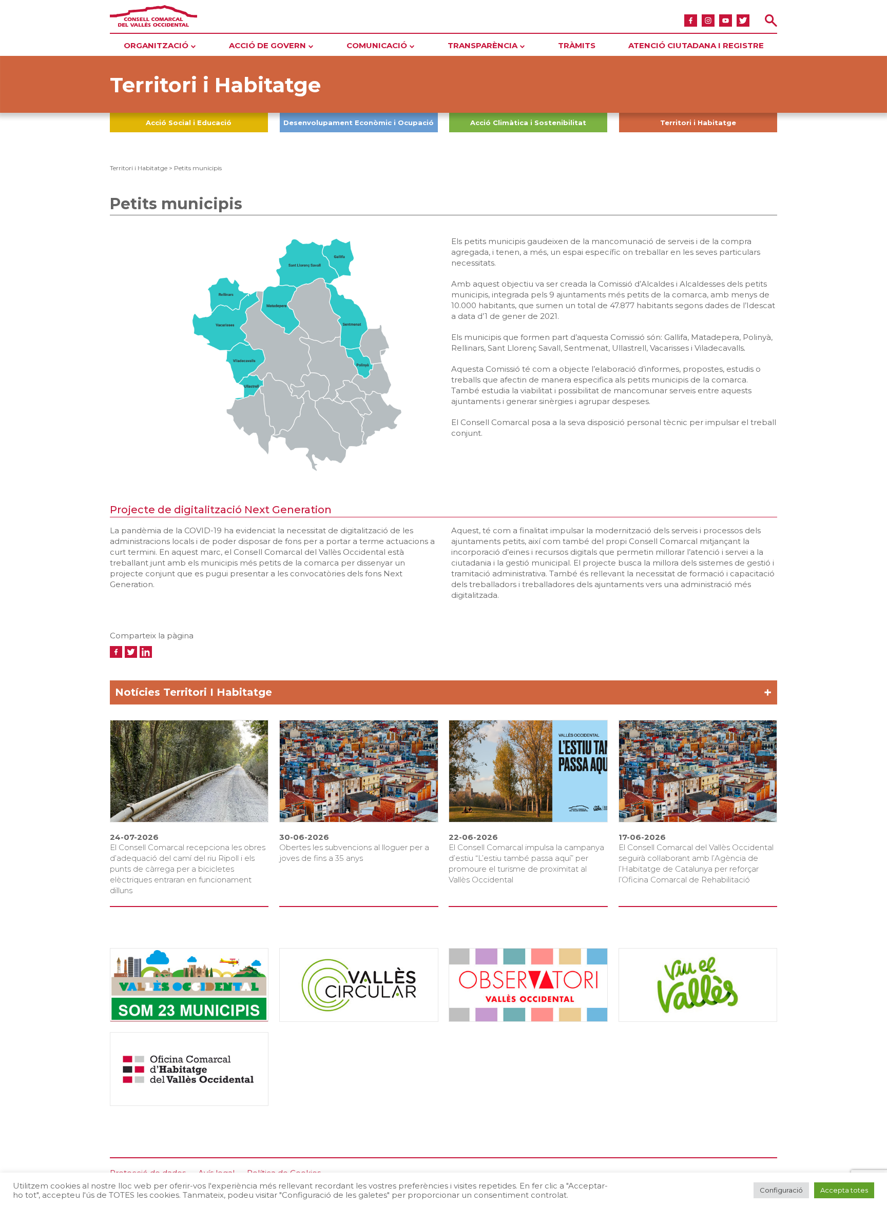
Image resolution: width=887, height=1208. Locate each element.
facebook (690, 20)
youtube (725, 20)
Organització (156, 45)
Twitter (743, 20)
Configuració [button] (781, 1190)
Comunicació (376, 45)
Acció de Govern (267, 45)
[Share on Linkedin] (146, 652)
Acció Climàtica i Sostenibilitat (528, 122)
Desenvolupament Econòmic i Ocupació (358, 122)
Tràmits (576, 45)
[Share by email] (161, 652)
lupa (770, 20)
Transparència (482, 45)
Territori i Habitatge (698, 122)
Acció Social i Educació (189, 122)
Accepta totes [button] (844, 1190)
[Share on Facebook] (116, 652)
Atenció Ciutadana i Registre (696, 45)
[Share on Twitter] (131, 652)
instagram (708, 20)
